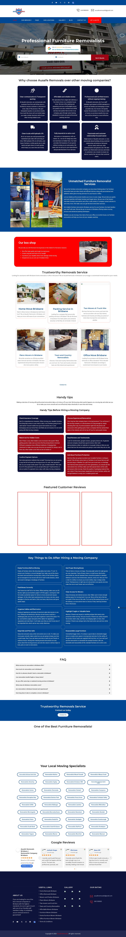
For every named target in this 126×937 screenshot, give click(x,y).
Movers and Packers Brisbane (49, 897)
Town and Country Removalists (50, 906)
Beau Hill (50, 850)
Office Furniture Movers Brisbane (50, 918)
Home (15, 20)
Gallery (61, 20)
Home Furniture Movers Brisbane (50, 915)
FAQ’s (37, 20)
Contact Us (81, 20)
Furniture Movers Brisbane (48, 912)
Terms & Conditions (46, 921)
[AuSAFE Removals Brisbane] (19, 11)
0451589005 (85, 10)
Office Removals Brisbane (48, 894)
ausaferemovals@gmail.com (104, 10)
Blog (71, 20)
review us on (26, 866)
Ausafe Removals (62, 934)
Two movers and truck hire (48, 903)
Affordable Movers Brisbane (49, 909)
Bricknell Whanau (77, 850)
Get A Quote (94, 20)
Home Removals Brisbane (48, 891)
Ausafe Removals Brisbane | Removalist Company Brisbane (29, 852)
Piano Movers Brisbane (47, 900)
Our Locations (48, 20)
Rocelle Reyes (98, 850)
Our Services (26, 20)
